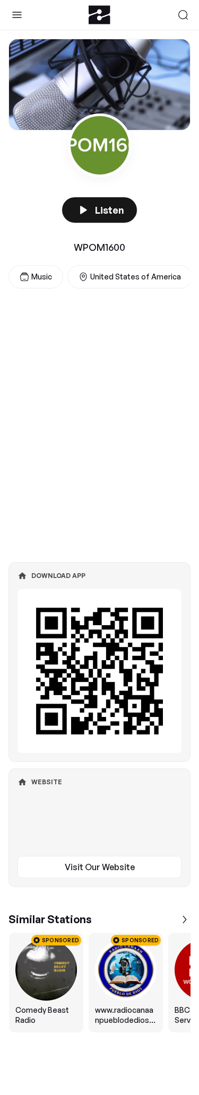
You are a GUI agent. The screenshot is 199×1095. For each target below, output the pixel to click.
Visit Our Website (100, 867)
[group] (99, 982)
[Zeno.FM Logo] (99, 14)
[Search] (183, 14)
